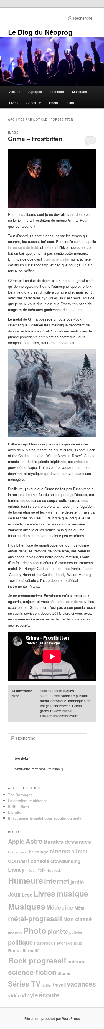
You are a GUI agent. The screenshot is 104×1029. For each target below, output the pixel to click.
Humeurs (57, 91)
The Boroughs (20, 794)
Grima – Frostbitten (35, 138)
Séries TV (33, 102)
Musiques (79, 91)
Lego (27, 894)
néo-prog (15, 932)
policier (75, 932)
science (76, 961)
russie (67, 710)
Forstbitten (61, 705)
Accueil (14, 91)
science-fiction (32, 972)
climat (79, 851)
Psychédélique (68, 943)
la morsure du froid (23, 247)
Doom (33, 870)
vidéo (14, 995)
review (55, 710)
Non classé (77, 919)
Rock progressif (37, 960)
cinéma (60, 851)
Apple (16, 841)
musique (72, 893)
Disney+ (17, 869)
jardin (77, 881)
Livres (13, 102)
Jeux (14, 894)
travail (59, 985)
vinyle (30, 995)
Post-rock (43, 943)
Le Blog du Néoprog (40, 32)
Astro (70, 102)
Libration (16, 812)
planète (57, 931)
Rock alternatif (23, 950)
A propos (35, 91)
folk (41, 870)
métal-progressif (35, 918)
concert (18, 860)
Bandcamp (69, 695)
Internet (56, 881)
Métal (79, 908)
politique (20, 942)
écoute (49, 994)
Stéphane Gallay (56, 259)
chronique (58, 700)
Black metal (18, 852)
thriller (47, 985)
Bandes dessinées (67, 841)
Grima (77, 705)
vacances (81, 983)
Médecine (59, 907)
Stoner (63, 973)
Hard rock (54, 870)
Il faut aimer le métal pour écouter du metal (45, 818)
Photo (53, 102)
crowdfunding (65, 861)
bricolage (39, 851)
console (40, 861)
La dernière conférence (27, 800)
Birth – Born (18, 806)
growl (44, 710)
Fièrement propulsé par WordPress (52, 1018)
